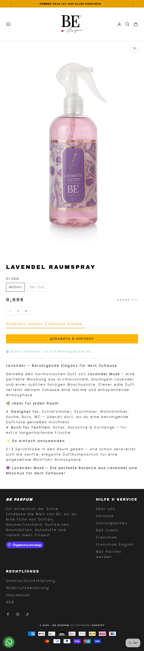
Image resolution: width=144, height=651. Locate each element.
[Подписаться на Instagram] (18, 614)
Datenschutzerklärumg (31, 581)
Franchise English (115, 544)
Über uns (105, 509)
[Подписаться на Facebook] (8, 614)
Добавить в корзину (72, 339)
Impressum (18, 595)
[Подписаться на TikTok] (27, 614)
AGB (10, 602)
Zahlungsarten (111, 523)
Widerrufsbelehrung (27, 588)
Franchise (106, 537)
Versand (105, 516)
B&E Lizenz (107, 530)
